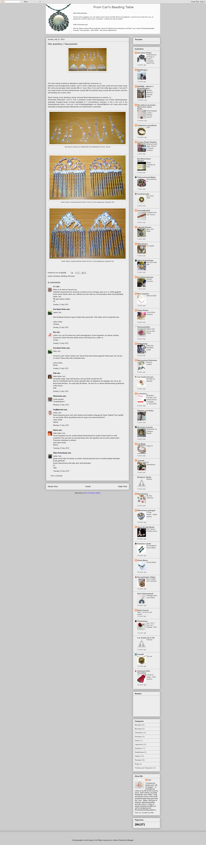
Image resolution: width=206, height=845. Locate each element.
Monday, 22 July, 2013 (61, 405)
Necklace (138, 748)
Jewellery (56, 276)
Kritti (54, 373)
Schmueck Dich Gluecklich (143, 672)
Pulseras (150, 640)
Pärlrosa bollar (151, 296)
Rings (137, 764)
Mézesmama (57, 396)
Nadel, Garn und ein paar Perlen (151, 331)
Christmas (138, 733)
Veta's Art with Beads (145, 527)
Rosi (54, 332)
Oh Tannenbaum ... (151, 464)
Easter (137, 740)
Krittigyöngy (142, 344)
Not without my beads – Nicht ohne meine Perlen (147, 107)
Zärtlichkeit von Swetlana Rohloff (152, 431)
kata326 (140, 654)
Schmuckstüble (143, 327)
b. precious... (142, 394)
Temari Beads (151, 562)
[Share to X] (80, 273)
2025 (148, 127)
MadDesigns (142, 70)
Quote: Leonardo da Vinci (151, 165)
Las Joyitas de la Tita (146, 638)
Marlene (149, 479)
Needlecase (139, 752)
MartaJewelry (142, 494)
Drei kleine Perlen (59, 309)
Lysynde (140, 460)
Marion (55, 430)
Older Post (122, 486)
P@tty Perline (142, 310)
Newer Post (53, 486)
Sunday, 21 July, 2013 (60, 304)
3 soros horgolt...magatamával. (152, 514)
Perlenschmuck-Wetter (146, 177)
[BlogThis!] (78, 273)
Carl (149, 780)
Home (88, 486)
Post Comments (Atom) (92, 493)
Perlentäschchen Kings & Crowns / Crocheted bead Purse (151, 59)
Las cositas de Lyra (145, 377)
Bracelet (138, 725)
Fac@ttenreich (58, 409)
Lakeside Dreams (144, 227)
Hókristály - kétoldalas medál (150, 348)
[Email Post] (71, 273)
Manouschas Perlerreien (147, 360)
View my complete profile (144, 813)
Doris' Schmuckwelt (145, 594)
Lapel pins (139, 744)
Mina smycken (143, 294)
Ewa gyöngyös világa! (146, 577)
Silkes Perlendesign (60, 453)
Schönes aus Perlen (145, 411)
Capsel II (150, 446)
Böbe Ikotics (142, 244)
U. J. (54, 286)
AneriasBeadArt (143, 210)
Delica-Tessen (143, 610)
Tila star (149, 656)
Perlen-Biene (142, 560)
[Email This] (76, 273)
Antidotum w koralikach (147, 125)
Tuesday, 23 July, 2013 (61, 448)
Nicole (55, 365)
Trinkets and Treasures (143, 768)
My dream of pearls (145, 427)
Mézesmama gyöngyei (146, 510)
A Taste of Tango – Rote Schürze (151, 677)
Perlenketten (142, 621)
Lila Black (141, 444)
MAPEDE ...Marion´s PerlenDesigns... (145, 87)
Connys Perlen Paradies (147, 142)
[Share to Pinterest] (85, 273)
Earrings (138, 736)
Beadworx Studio (144, 477)
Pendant (138, 760)
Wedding (64, 276)
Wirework (71, 276)
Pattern (137, 756)
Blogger (130, 840)
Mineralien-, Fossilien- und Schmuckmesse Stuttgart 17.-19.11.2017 (152, 400)
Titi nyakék (150, 246)
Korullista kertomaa (145, 277)
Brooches (138, 729)
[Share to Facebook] (83, 273)
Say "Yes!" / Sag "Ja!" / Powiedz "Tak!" (152, 625)
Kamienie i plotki (144, 544)
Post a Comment (56, 476)
